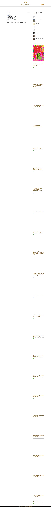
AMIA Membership (38, 15)
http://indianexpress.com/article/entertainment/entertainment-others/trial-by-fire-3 (16, 22)
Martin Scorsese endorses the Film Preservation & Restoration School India (40, 30)
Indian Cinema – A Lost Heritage (39, 38)
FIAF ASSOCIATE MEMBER (39, 23)
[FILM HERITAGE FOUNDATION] (25, 3)
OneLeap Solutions (30, 506)
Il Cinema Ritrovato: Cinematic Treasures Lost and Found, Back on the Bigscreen (40, 33)
